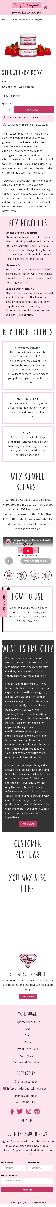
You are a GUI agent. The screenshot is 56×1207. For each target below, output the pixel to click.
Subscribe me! (27, 633)
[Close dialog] (54, 581)
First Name (9, 612)
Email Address (10, 622)
